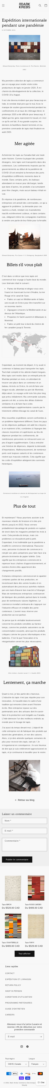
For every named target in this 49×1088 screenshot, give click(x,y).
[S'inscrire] (41, 1037)
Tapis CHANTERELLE (10, 942)
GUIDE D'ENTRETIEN (15, 1009)
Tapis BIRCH (6, 904)
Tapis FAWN (29, 942)
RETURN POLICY (13, 985)
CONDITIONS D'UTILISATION (18, 997)
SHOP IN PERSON (13, 991)
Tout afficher (25, 954)
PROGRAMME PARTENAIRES (18, 1003)
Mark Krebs (14, 1083)
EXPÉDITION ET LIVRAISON (18, 979)
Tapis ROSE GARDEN (33, 904)
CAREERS (9, 1015)
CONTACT (10, 973)
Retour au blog (26, 800)
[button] (3, 5)
